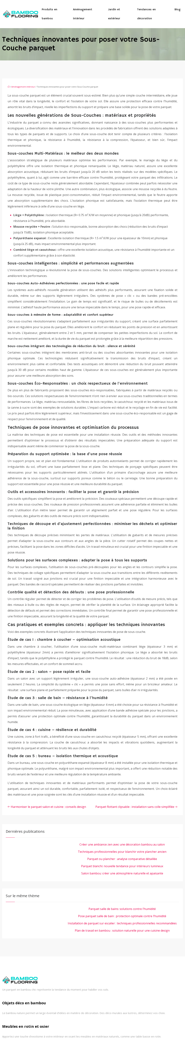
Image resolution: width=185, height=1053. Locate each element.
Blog (177, 9)
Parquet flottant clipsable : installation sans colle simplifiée (134, 807)
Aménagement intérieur (82, 14)
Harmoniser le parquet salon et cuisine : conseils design (48, 807)
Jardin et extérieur (114, 14)
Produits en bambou (49, 14)
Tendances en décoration (146, 14)
